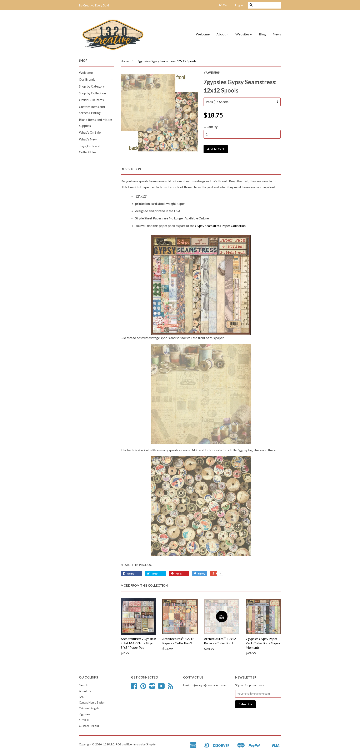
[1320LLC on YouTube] (161, 687)
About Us (85, 691)
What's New (88, 139)
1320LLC (84, 720)
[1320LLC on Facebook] (134, 687)
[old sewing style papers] (201, 285)
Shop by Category (92, 86)
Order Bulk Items (91, 100)
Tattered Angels (89, 708)
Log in (239, 5)
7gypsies (84, 714)
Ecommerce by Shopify (141, 744)
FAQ (81, 697)
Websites (242, 34)
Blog (262, 34)
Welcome (203, 34)
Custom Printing (89, 725)
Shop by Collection (92, 93)
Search (83, 685)
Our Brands (87, 79)
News (277, 34)
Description (131, 169)
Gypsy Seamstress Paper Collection (220, 226)
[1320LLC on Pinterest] (143, 687)
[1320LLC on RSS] (171, 687)
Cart (225, 5)
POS (118, 744)
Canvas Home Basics (92, 702)
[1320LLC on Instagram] (152, 687)
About (221, 34)
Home (125, 61)
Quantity (211, 127)
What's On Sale (90, 132)
